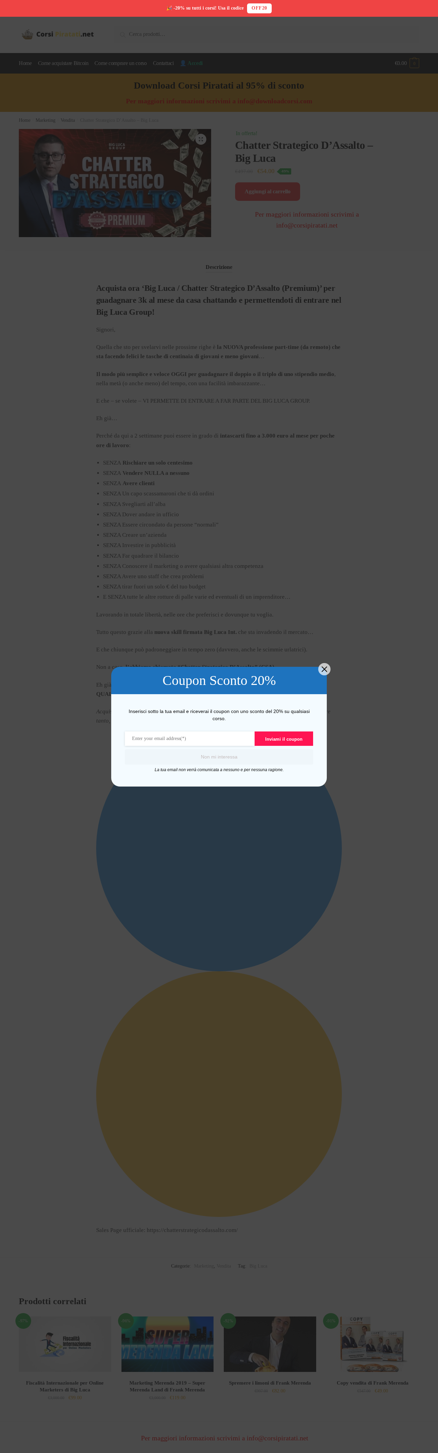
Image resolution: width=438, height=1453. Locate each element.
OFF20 (259, 8)
